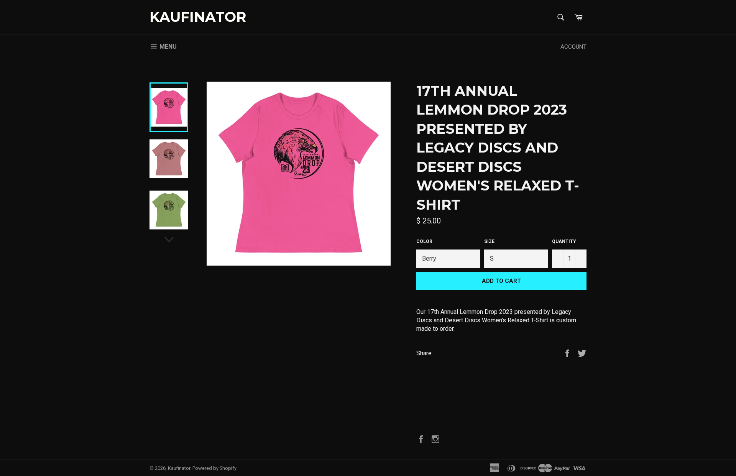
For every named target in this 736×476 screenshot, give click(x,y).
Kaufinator (198, 16)
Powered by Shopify (214, 468)
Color (424, 241)
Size (489, 241)
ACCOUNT (573, 46)
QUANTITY (564, 241)
